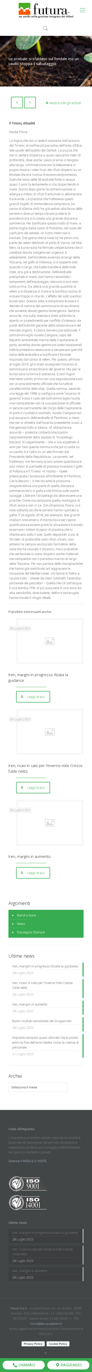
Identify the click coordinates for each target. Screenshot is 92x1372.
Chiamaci (26, 1365)
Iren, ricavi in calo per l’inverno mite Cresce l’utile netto (42, 985)
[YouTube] (46, 1353)
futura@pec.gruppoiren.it (46, 1323)
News (21, 924)
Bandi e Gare (26, 915)
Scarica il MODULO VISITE (27, 1161)
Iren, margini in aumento (29, 856)
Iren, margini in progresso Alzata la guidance (45, 966)
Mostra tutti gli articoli (65, 103)
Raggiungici (71, 1365)
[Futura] (46, 10)
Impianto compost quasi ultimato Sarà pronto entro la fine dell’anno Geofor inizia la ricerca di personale (45, 1042)
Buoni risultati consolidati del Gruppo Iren (42, 1021)
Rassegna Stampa (31, 932)
